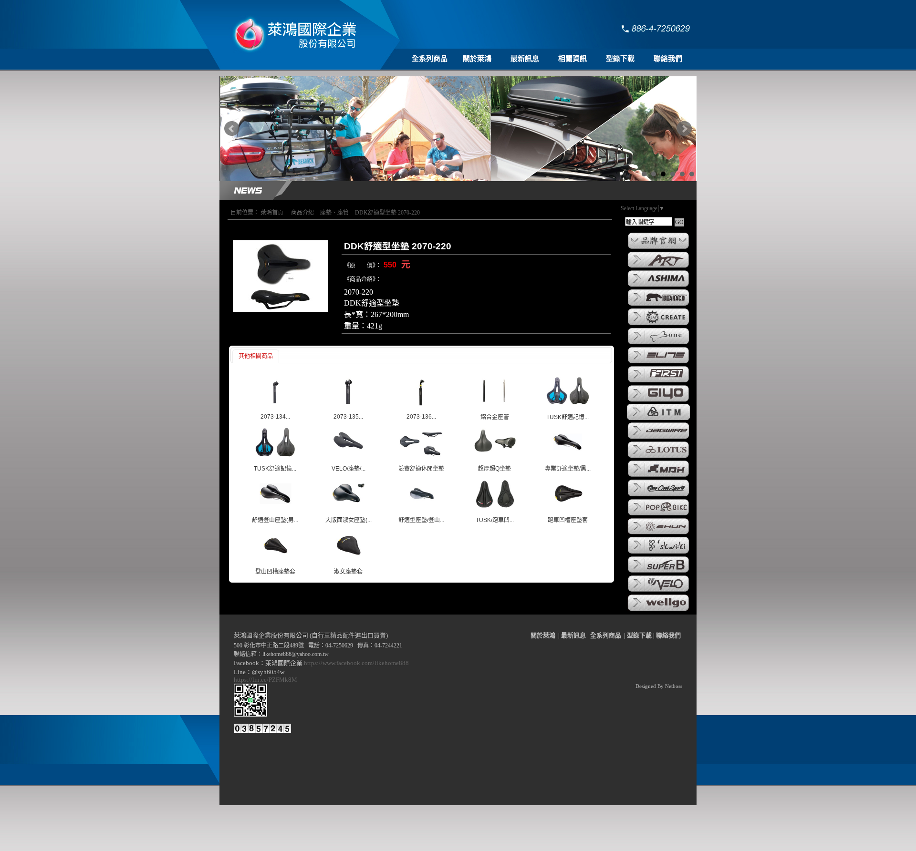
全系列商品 (430, 58)
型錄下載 (620, 58)
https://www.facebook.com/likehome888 (356, 662)
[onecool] (658, 495)
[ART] (658, 267)
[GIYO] (658, 401)
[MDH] (658, 476)
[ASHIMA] (658, 286)
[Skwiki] (658, 553)
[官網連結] (658, 248)
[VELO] (658, 591)
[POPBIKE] (658, 515)
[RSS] (676, 844)
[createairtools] (658, 324)
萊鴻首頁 (271, 212)
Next (684, 128)
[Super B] (658, 572)
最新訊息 (524, 58)
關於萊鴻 (477, 58)
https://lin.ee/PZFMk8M (267, 679)
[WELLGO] (658, 610)
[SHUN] (658, 533)
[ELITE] (658, 362)
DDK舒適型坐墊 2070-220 (387, 212)
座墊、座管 (334, 212)
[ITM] (658, 419)
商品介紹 (302, 212)
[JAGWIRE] (658, 438)
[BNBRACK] (658, 305)
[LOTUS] (658, 457)
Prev (231, 128)
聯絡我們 (668, 58)
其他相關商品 (256, 356)
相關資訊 (572, 58)
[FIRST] (658, 382)
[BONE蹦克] (658, 343)
